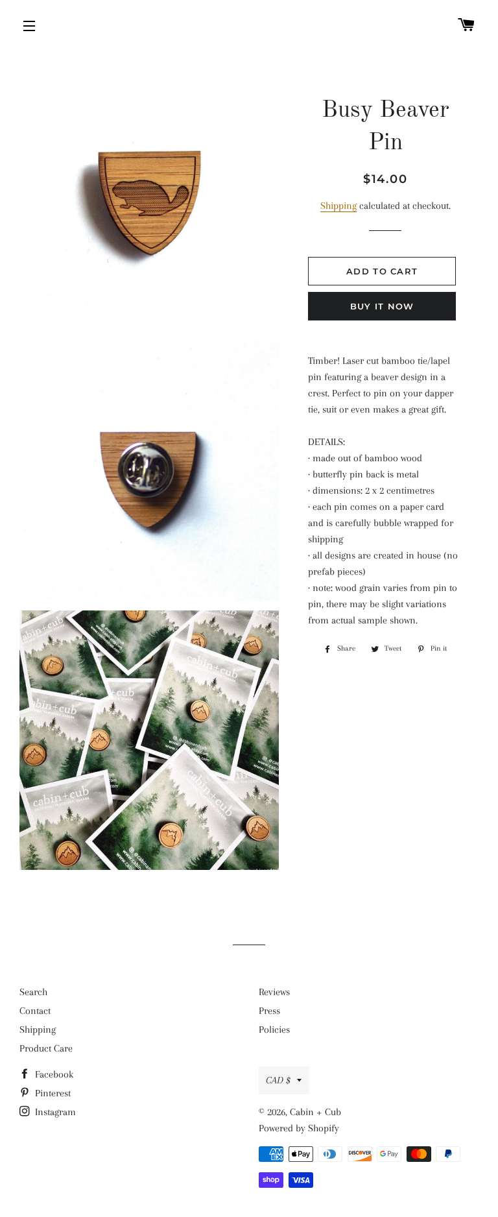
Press (269, 1011)
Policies (274, 1029)
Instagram (54, 1112)
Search (33, 992)
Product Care (46, 1048)
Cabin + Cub (315, 1112)
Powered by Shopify (299, 1128)
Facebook (52, 1074)
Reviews (274, 992)
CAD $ (278, 1080)
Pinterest (51, 1093)
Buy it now (382, 306)
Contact (35, 1011)
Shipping (338, 205)
